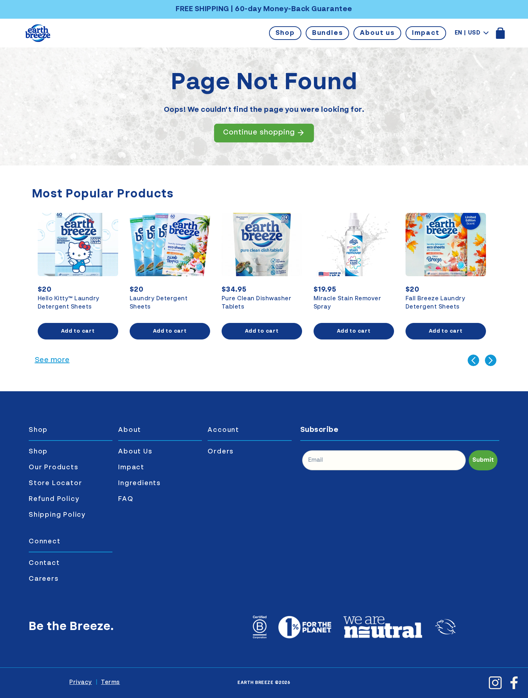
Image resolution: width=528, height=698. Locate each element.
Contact (44, 563)
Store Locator (55, 483)
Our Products (54, 467)
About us (377, 33)
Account (223, 430)
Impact (426, 33)
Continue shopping (259, 132)
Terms (110, 682)
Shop (285, 33)
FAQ (125, 499)
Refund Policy (54, 499)
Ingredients (139, 483)
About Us (135, 451)
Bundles (327, 33)
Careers (44, 579)
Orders (221, 451)
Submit (483, 460)
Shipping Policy (57, 515)
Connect (45, 541)
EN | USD (468, 33)
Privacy (80, 682)
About (129, 430)
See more (52, 360)
